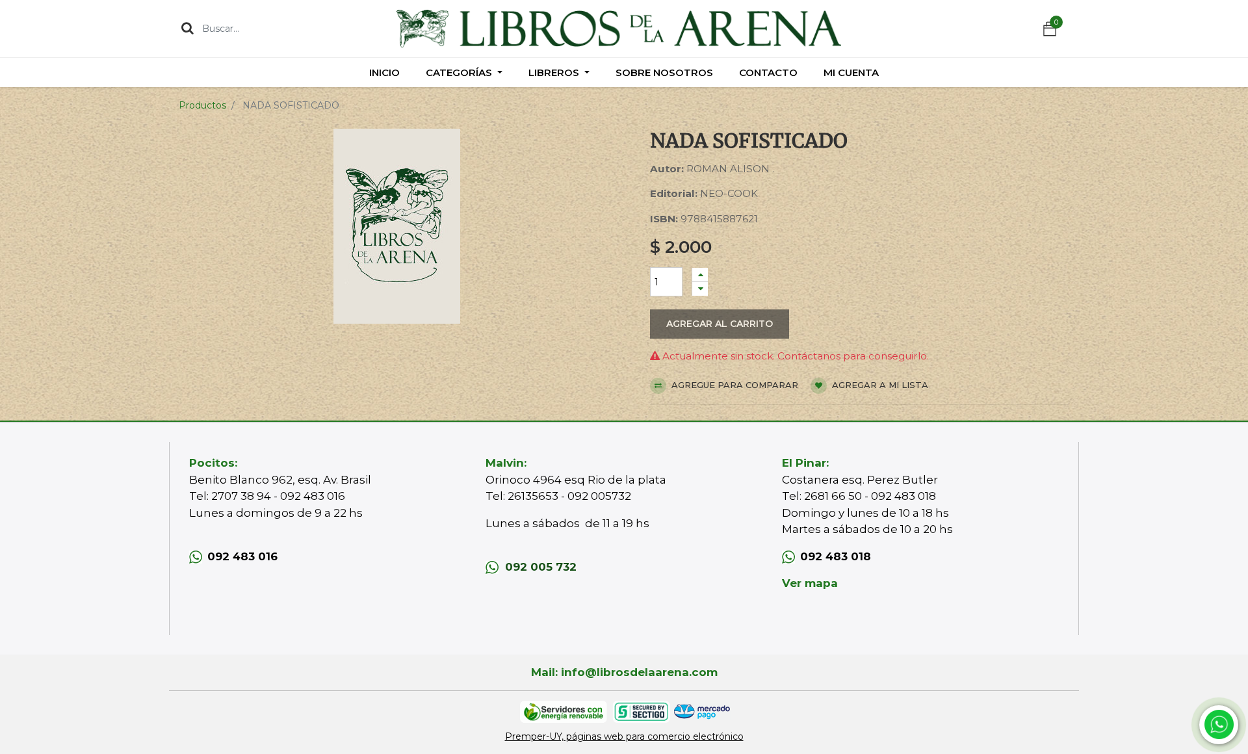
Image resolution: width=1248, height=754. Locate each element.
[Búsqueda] (187, 28)
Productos (202, 105)
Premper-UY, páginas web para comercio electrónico (624, 736)
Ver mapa (810, 583)
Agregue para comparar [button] (733, 385)
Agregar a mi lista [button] (878, 385)
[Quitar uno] (700, 289)
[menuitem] (384, 72)
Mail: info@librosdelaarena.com (624, 672)
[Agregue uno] (700, 274)
